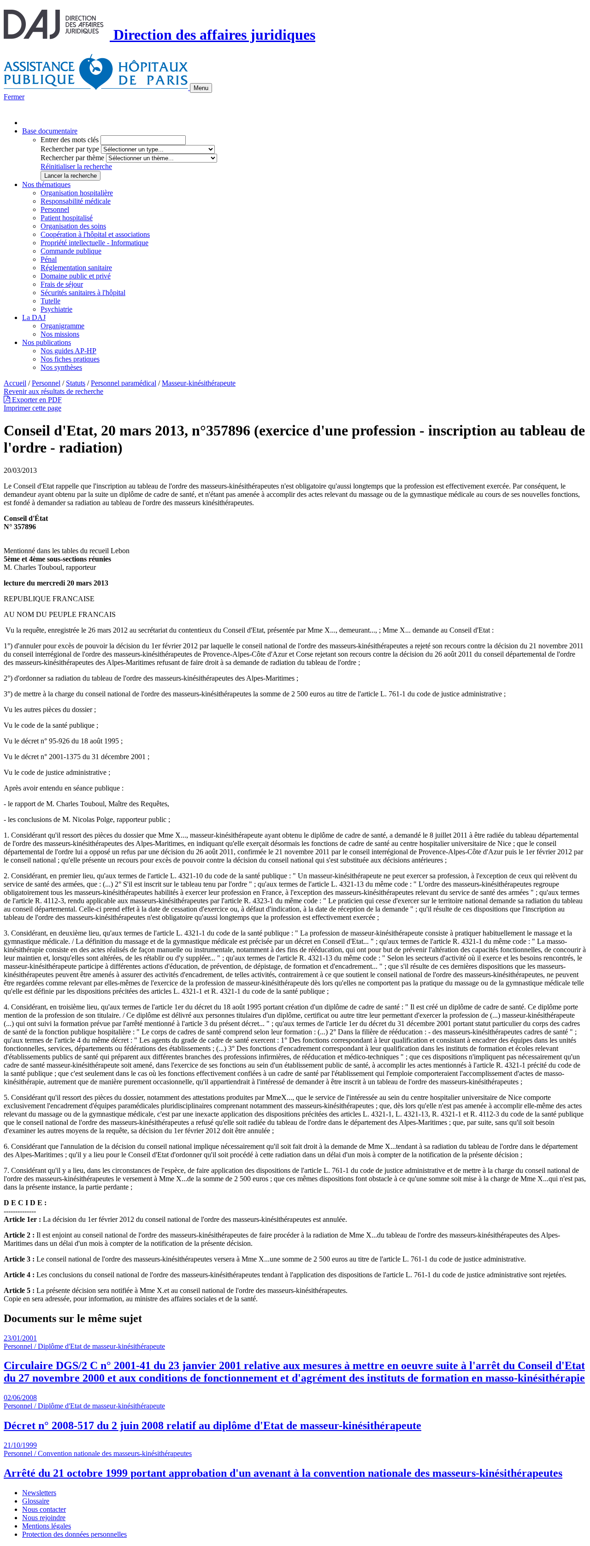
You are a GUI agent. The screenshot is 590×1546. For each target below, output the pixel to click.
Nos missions (60, 334)
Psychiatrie (56, 309)
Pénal (49, 259)
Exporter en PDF (36, 400)
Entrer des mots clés (70, 140)
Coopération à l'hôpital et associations (95, 234)
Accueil (15, 383)
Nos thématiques (46, 184)
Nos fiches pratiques (70, 359)
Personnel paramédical (123, 383)
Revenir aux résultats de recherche (53, 391)
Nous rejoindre (43, 1518)
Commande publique (71, 251)
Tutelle (50, 301)
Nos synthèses (61, 367)
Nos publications (46, 342)
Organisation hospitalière (77, 193)
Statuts (75, 383)
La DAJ (34, 317)
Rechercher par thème (72, 158)
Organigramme (62, 326)
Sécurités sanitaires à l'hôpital (83, 292)
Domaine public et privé (76, 276)
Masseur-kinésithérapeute (199, 383)
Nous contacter (44, 1509)
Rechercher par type (70, 149)
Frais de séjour (62, 284)
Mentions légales (46, 1526)
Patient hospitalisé (67, 218)
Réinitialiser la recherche (76, 166)
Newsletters (39, 1493)
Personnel (55, 209)
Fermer (14, 97)
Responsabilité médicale (76, 201)
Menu (201, 88)
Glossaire (35, 1501)
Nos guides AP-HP (68, 351)
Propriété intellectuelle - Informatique (94, 243)
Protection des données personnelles (74, 1534)
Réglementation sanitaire (76, 268)
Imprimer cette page (32, 408)
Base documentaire (49, 131)
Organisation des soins (73, 226)
